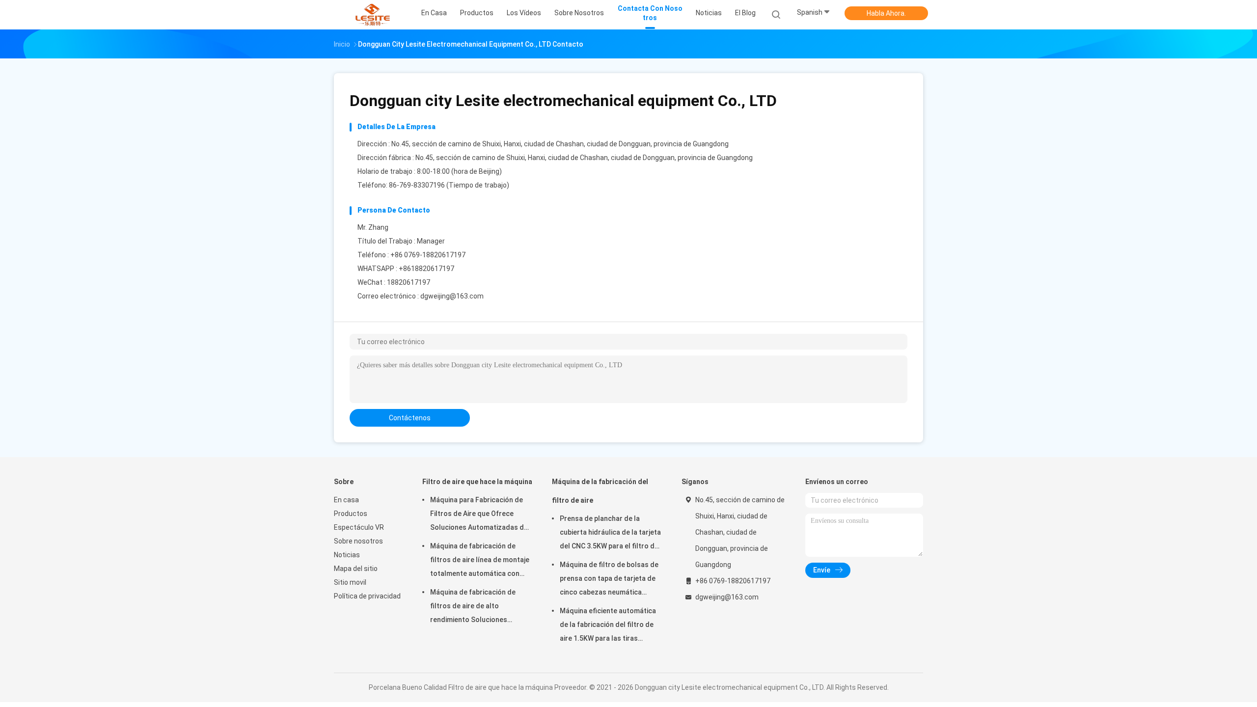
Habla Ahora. (886, 13)
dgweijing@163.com (452, 296)
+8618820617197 (426, 268)
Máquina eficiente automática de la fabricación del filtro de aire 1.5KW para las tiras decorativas (608, 626)
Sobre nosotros (358, 541)
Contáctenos (410, 418)
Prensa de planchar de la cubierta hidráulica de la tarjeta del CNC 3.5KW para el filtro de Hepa (610, 534)
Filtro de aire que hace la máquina (477, 482)
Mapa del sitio (356, 568)
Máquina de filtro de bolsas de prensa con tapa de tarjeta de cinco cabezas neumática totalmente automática (609, 580)
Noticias (347, 555)
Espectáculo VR (359, 527)
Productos (350, 513)
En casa (346, 500)
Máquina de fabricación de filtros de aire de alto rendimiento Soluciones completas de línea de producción (473, 607)
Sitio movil (350, 582)
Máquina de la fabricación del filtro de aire (600, 491)
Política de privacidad (367, 596)
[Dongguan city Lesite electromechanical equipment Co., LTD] (372, 15)
